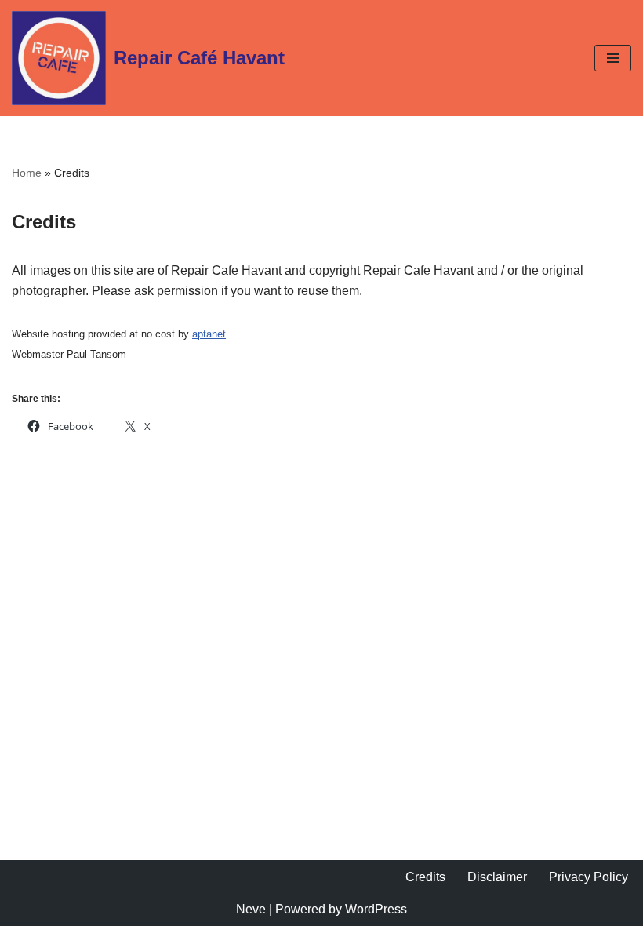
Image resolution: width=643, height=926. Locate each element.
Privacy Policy (588, 877)
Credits (425, 877)
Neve (251, 909)
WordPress (376, 909)
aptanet (209, 334)
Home (27, 172)
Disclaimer (497, 877)
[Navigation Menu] (612, 58)
